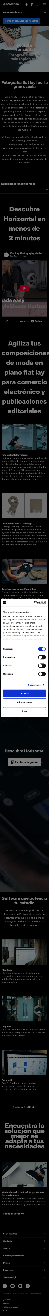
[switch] (42, 657)
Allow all (24, 693)
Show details (34, 685)
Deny (24, 711)
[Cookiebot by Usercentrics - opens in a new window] (34, 602)
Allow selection (24, 702)
